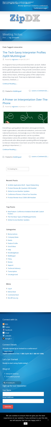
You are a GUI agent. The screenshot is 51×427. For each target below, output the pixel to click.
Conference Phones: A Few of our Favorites (22, 194)
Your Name (7, 390)
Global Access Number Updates (18, 191)
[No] (48, 420)
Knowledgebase (13, 253)
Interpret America (12, 374)
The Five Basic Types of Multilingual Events (22, 217)
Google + (8, 339)
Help (9, 250)
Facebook (8, 330)
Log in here (8, 351)
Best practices (12, 234)
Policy (10, 259)
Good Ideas (12, 246)
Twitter (7, 327)
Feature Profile (13, 243)
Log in (10, 289)
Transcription (12, 271)
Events (10, 240)
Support (10, 265)
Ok (26, 423)
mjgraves (15, 59)
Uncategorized (13, 275)
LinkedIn (8, 336)
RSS (6, 324)
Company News (13, 237)
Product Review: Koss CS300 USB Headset (22, 198)
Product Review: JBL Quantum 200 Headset (22, 188)
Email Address (8, 397)
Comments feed (13, 295)
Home (4, 37)
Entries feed (12, 292)
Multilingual (17, 91)
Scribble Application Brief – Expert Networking (23, 185)
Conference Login (40, 8)
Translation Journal (13, 376)
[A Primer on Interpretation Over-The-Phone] (26, 123)
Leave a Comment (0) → (40, 91)
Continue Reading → (10, 84)
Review (10, 262)
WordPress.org (13, 298)
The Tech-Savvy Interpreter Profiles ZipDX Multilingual (24, 54)
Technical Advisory (14, 268)
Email (7, 333)
